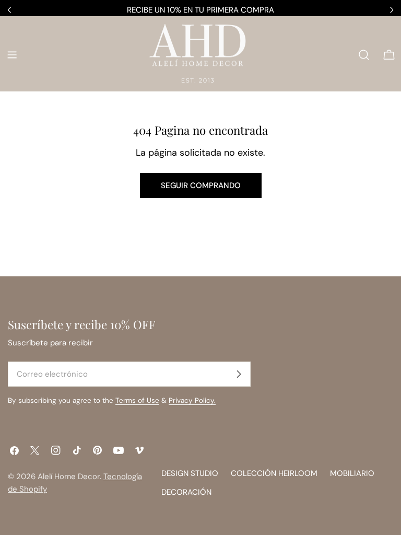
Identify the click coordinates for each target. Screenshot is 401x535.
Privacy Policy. (192, 400)
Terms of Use (137, 400)
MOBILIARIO (352, 473)
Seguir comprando (201, 185)
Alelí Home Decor (69, 476)
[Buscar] (363, 54)
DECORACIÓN (186, 492)
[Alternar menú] (12, 54)
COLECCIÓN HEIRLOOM (274, 473)
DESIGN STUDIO (189, 473)
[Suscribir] (239, 374)
